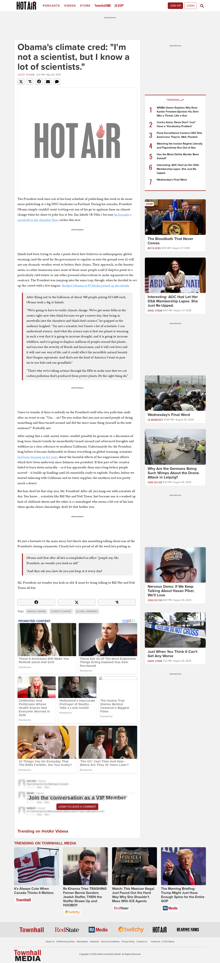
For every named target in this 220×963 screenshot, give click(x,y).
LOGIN (190, 5)
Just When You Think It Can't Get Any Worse (172, 654)
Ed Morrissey (155, 419)
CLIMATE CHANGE (61, 611)
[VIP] (119, 5)
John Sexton (155, 482)
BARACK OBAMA (36, 611)
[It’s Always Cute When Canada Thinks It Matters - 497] (36, 866)
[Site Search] (202, 5)
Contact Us (141, 941)
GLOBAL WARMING (87, 611)
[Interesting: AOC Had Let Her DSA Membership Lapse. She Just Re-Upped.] (175, 275)
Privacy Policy (128, 941)
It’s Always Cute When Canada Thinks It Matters (34, 891)
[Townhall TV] (103, 5)
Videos (70, 5)
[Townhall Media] (27, 955)
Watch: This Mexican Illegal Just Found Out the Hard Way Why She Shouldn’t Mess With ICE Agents (133, 895)
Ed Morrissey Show (66, 941)
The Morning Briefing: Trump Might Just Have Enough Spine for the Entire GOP (182, 895)
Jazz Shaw (26, 74)
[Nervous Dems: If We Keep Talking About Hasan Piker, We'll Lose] (175, 564)
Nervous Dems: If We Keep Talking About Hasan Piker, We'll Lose (171, 590)
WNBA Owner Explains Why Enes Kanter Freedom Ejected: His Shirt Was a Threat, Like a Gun (178, 111)
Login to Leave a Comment (77, 806)
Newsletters (82, 941)
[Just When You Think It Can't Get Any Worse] (175, 630)
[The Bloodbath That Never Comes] (175, 217)
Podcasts (51, 5)
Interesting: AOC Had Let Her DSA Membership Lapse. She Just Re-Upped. (178, 169)
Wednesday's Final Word (172, 179)
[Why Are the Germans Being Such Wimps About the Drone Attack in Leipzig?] (175, 447)
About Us (50, 941)
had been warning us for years (38, 457)
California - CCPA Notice (162, 941)
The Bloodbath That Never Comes (170, 241)
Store (85, 5)
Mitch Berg (154, 248)
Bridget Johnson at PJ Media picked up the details (95, 285)
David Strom (155, 310)
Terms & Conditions (110, 941)
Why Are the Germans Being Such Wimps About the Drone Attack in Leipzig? (173, 473)
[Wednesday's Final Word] (175, 393)
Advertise (94, 941)
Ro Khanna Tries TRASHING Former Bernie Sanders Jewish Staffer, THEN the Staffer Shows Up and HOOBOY (85, 897)
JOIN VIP (175, 5)
